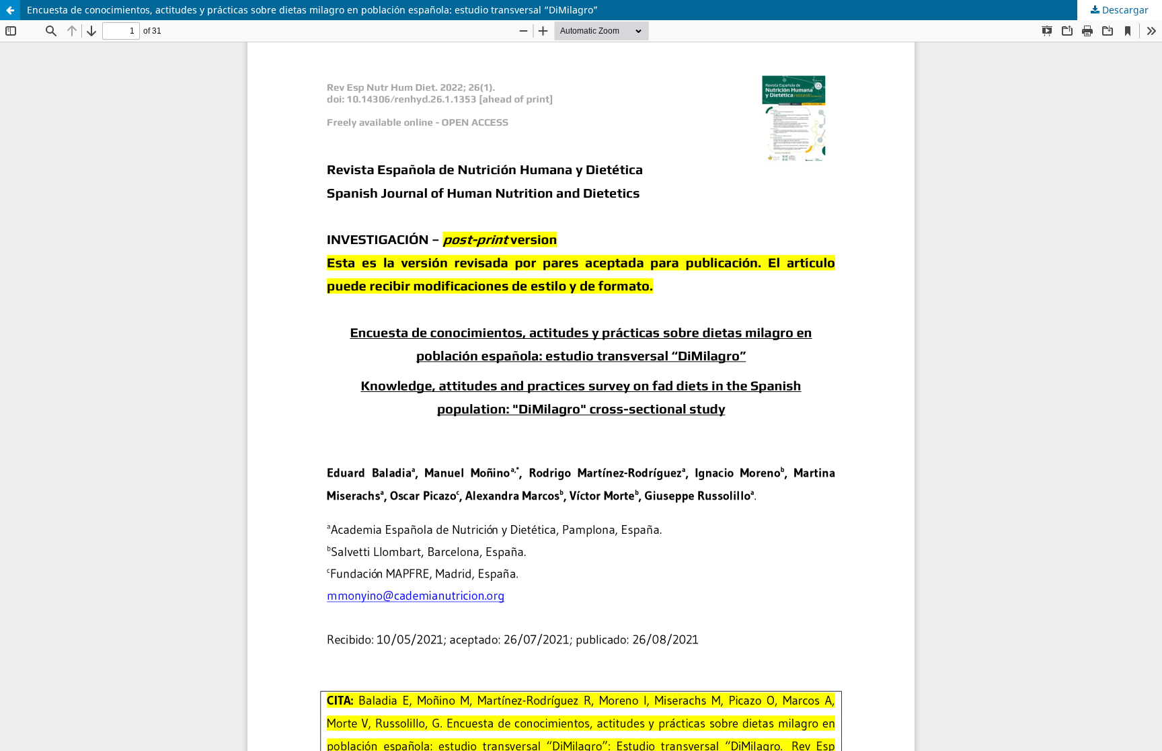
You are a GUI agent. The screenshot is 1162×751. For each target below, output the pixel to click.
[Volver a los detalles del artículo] (10, 10)
